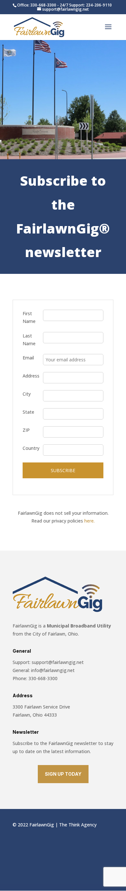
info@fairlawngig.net (53, 670)
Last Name (29, 340)
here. (89, 521)
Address (31, 376)
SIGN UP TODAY (63, 774)
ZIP (26, 430)
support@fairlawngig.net (58, 662)
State (28, 412)
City (27, 394)
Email (28, 358)
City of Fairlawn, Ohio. (55, 634)
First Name (29, 317)
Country (31, 448)
